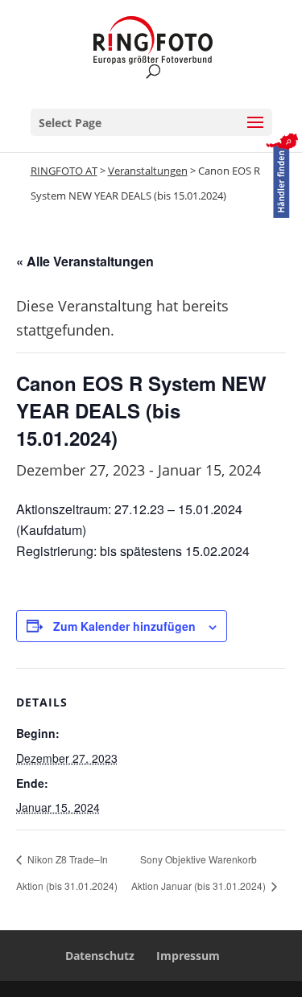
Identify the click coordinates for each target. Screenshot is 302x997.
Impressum (188, 955)
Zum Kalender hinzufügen (124, 626)
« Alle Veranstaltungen (85, 261)
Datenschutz (99, 955)
